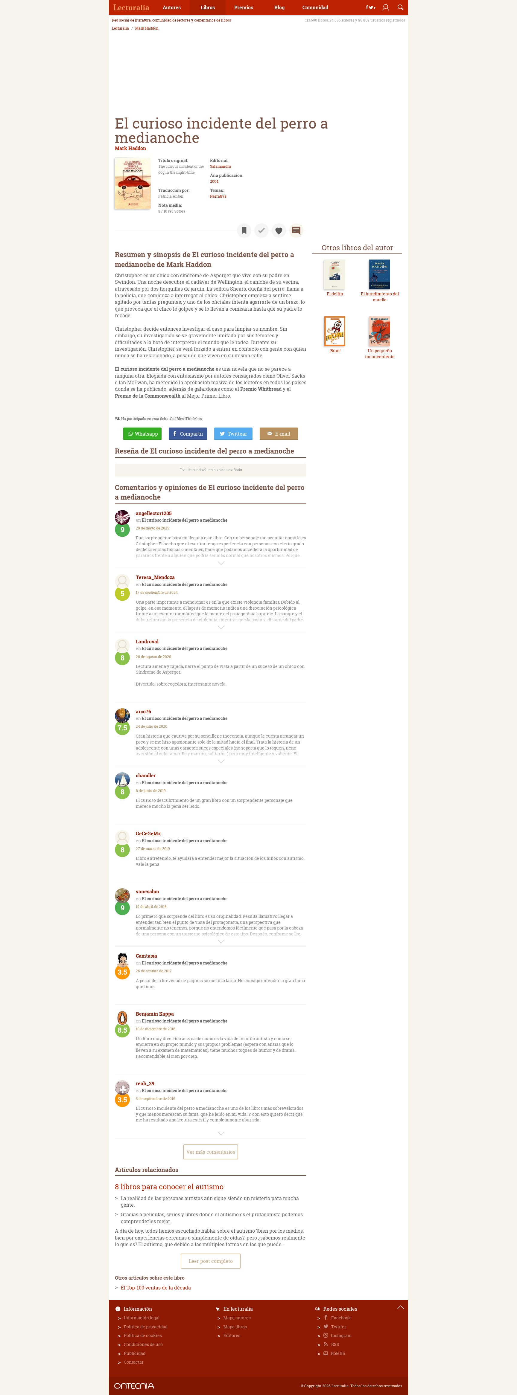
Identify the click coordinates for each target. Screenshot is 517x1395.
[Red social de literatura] (131, 7)
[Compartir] (370, 7)
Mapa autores (237, 1318)
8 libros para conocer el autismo (169, 1187)
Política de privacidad (146, 1327)
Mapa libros (235, 1327)
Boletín (337, 1353)
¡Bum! (334, 350)
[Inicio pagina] (400, 1307)
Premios (243, 7)
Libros (208, 7)
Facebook (340, 1318)
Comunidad (315, 7)
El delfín (335, 294)
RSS (334, 1344)
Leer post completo (211, 1261)
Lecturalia (120, 28)
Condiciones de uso (143, 1344)
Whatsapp (146, 434)
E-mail (282, 434)
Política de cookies (143, 1335)
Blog (279, 7)
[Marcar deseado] (279, 230)
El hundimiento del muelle (380, 297)
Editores (231, 1335)
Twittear (237, 434)
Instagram (341, 1335)
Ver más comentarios (210, 1152)
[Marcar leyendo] (244, 230)
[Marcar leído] (261, 230)
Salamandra (220, 166)
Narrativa (218, 196)
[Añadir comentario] (296, 230)
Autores (172, 7)
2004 (214, 181)
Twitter (338, 1327)
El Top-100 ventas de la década (156, 1287)
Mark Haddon (147, 28)
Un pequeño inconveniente (380, 353)
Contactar (134, 1362)
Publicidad (134, 1353)
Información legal (141, 1318)
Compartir (191, 434)
